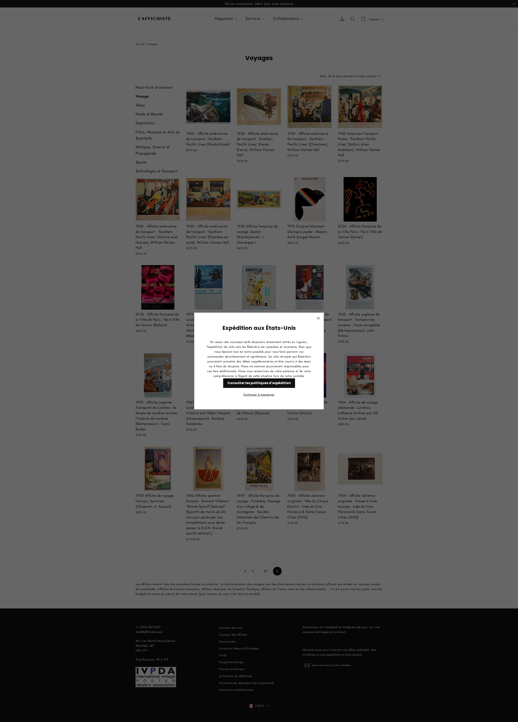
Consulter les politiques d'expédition (259, 383)
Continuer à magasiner (259, 394)
